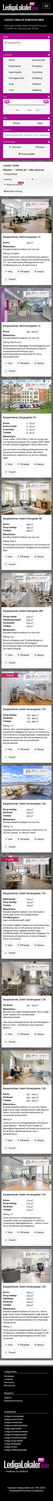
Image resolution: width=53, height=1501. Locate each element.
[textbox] (27, 48)
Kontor (12, 60)
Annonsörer (9, 1385)
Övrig (11, 84)
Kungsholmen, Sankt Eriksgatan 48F (23, 610)
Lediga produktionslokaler (16, 1431)
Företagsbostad (16, 78)
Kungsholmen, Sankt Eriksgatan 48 (22, 518)
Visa (9, 271)
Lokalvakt (8, 1379)
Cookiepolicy (37, 1491)
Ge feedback (22, 1471)
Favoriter (39, 179)
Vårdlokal (36, 84)
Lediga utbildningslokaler (15, 1450)
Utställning (37, 78)
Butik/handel (15, 66)
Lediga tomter (10, 1447)
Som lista (16, 147)
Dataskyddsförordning (20, 1491)
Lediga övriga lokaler (13, 1441)
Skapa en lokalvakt (15, 184)
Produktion (37, 66)
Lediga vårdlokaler (12, 1444)
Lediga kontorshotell (13, 1419)
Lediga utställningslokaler (16, 1425)
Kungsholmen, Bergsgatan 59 (19, 417)
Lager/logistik (15, 72)
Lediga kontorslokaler (14, 1416)
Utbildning (37, 90)
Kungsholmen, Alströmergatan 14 (21, 236)
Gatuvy (40, 271)
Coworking (37, 72)
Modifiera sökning (14, 191)
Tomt (11, 90)
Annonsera (9, 1382)
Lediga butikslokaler (13, 1422)
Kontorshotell (38, 60)
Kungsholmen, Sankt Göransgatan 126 (24, 709)
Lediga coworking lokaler (15, 1438)
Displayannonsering (13, 1401)
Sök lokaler (9, 1376)
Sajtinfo (7, 1398)
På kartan (39, 147)
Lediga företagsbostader (15, 1434)
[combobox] (26, 45)
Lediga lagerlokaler (13, 1428)
